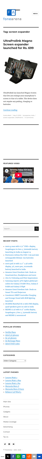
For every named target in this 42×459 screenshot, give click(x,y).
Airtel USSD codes (12, 344)
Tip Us (5, 437)
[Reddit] (29, 456)
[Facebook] (13, 456)
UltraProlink (19, 117)
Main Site (7, 402)
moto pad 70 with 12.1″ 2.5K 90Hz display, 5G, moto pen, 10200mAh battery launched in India (19, 266)
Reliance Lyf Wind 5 (13, 392)
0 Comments (29, 117)
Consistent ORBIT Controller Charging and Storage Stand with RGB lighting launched (20, 298)
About (5, 417)
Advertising (8, 427)
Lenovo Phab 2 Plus (13, 380)
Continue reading (10, 110)
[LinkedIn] (23, 456)
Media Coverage (9, 422)
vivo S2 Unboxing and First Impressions (21, 278)
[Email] (34, 456)
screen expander (8, 117)
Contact (6, 432)
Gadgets (6, 412)
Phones (6, 407)
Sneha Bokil (7, 115)
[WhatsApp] (18, 456)
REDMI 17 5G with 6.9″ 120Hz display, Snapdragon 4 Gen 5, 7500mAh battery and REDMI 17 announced (21, 312)
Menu (35, 13)
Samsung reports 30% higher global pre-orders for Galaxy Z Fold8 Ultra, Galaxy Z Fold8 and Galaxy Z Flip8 (22, 284)
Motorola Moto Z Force (14, 389)
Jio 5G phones (11, 338)
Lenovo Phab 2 (11, 378)
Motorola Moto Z (12, 386)
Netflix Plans (10, 332)
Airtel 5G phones (12, 335)
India (32, 115)
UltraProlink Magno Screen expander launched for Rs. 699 (18, 44)
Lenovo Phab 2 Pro (12, 383)
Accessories (26, 115)
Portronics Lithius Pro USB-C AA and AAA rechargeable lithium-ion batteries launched (22, 258)
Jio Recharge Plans (12, 341)
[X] (8, 456)
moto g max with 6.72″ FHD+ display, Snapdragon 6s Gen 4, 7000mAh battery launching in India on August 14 (21, 249)
